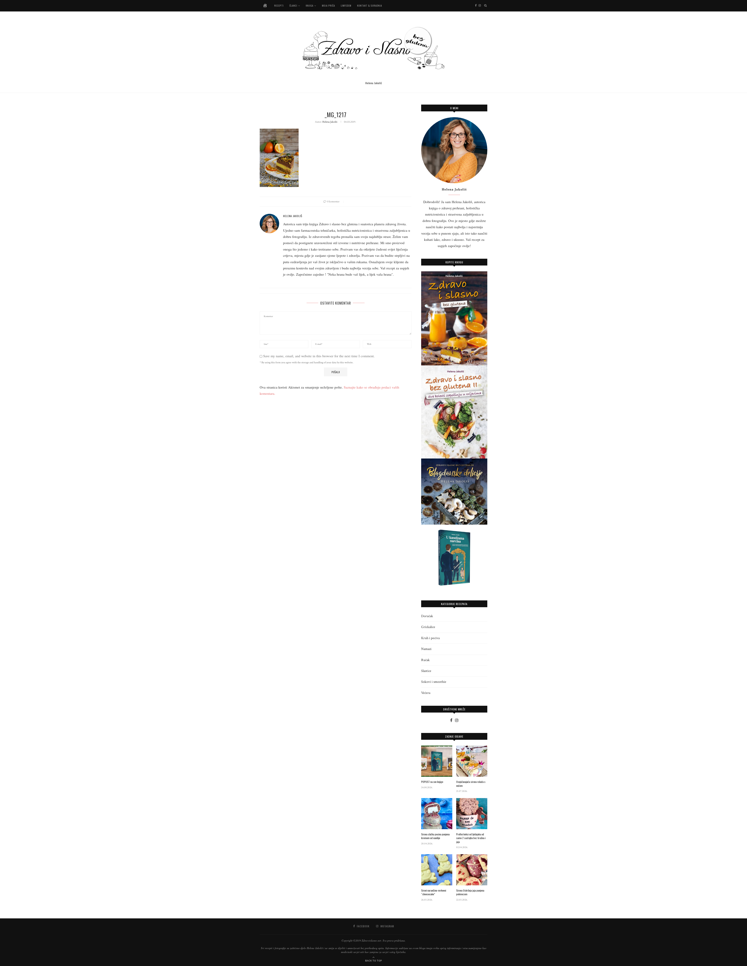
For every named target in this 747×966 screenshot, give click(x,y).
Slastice (426, 671)
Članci (293, 5)
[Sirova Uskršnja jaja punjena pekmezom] (471, 869)
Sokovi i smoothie (433, 682)
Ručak (425, 660)
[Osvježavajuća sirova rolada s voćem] (471, 761)
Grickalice (428, 627)
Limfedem (346, 5)
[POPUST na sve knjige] (436, 761)
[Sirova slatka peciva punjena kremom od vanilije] (436, 813)
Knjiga (309, 5)
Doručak (427, 616)
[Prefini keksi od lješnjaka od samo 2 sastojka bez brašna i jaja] (471, 813)
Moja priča (328, 5)
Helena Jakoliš (329, 122)
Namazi (426, 649)
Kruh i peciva (430, 638)
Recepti (279, 5)
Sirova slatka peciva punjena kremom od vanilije (435, 836)
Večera (425, 693)
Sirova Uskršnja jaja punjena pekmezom (470, 892)
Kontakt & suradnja (369, 5)
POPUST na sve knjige (432, 782)
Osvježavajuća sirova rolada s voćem (470, 783)
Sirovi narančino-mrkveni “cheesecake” (433, 892)
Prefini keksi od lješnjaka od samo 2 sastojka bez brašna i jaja (471, 838)
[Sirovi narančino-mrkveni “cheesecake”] (436, 869)
